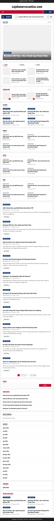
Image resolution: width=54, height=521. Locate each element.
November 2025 (6, 458)
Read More (7, 217)
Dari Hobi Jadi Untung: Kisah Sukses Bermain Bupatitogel (18, 344)
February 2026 (6, 448)
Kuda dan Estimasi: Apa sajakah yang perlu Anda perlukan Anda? (7, 80)
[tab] (11, 65)
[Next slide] (50, 22)
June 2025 (5, 474)
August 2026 (6, 428)
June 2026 (5, 434)
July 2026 (5, 431)
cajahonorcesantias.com (27, 6)
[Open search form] (42, 12)
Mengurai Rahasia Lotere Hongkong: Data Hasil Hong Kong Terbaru (20, 327)
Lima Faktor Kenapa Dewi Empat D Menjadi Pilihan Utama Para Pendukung (22, 310)
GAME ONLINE (8, 52)
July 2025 (5, 471)
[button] (2, 12)
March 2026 (5, 444)
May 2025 (5, 478)
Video (50, 12)
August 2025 (6, 468)
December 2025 (6, 454)
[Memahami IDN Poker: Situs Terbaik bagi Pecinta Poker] (27, 42)
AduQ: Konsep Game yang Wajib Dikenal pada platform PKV (7, 71)
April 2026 (5, 441)
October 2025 (6, 461)
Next (34, 375)
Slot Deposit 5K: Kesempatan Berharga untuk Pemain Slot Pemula (20, 293)
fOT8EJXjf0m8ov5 (8, 58)
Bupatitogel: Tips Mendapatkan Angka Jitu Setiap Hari (31, 96)
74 (31, 375)
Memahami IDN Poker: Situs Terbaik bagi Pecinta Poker (26, 17)
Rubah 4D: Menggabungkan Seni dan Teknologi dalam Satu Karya (19, 361)
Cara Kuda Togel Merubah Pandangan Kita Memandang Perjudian (31, 80)
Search (5, 381)
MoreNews (32, 519)
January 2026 (6, 451)
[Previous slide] (48, 22)
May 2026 (5, 438)
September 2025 (6, 464)
